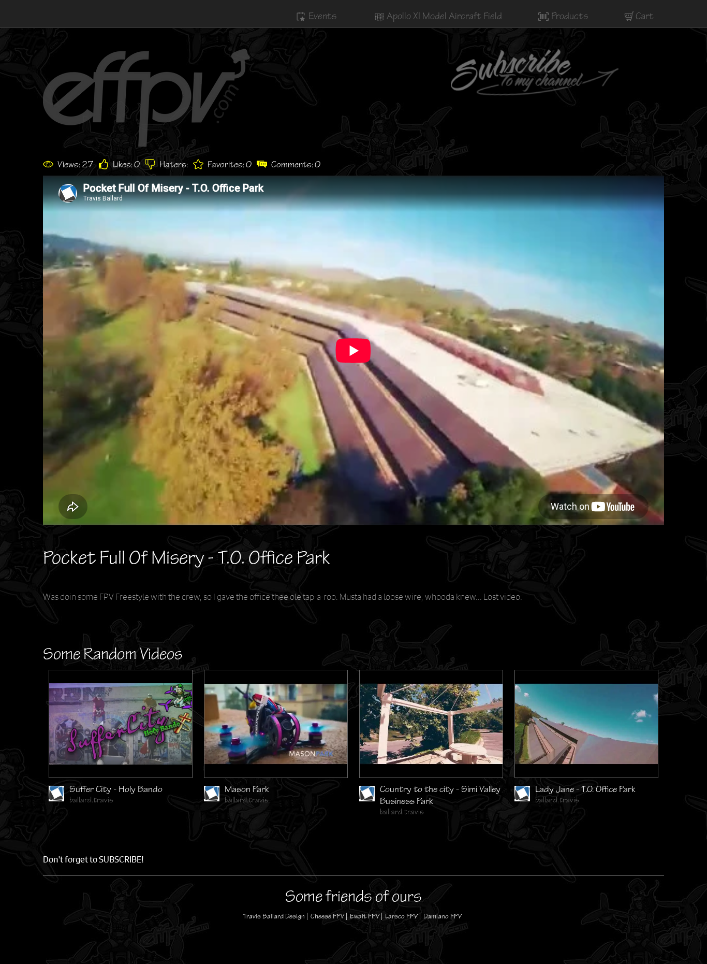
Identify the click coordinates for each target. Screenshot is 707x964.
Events (322, 16)
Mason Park (247, 789)
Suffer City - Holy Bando (116, 789)
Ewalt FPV (364, 916)
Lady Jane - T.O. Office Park (585, 789)
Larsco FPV (401, 916)
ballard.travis (91, 800)
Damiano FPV (442, 916)
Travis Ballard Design (274, 916)
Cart (645, 16)
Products (569, 16)
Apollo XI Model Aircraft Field (444, 16)
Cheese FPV (327, 916)
